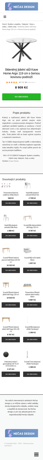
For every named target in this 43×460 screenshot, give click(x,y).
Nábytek (25, 24)
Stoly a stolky (30, 158)
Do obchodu (21, 97)
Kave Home (14, 161)
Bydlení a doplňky (14, 24)
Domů (4, 24)
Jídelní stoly (12, 27)
